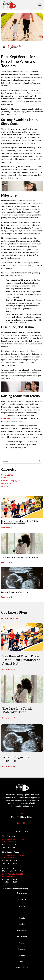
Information (6, 483)
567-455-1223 (11, 863)
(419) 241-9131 (11, 861)
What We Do (6, 486)
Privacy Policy (22, 967)
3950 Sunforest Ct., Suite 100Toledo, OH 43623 (13, 840)
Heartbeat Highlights (10, 480)
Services (22, 924)
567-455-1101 (11, 847)
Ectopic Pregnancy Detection (15, 592)
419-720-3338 (11, 845)
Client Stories (7, 475)
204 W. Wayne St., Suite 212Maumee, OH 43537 (12, 875)
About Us (22, 899)
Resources (22, 949)
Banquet (22, 943)
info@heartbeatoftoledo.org (16, 889)
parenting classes (8, 418)
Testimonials (22, 930)
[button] (40, 5)
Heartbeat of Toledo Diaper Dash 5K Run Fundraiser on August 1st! (20, 522)
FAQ (22, 961)
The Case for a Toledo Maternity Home (19, 557)
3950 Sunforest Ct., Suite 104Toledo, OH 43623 (13, 856)
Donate (4, 478)
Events (22, 918)
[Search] (40, 461)
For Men (22, 912)
